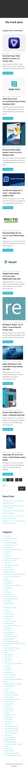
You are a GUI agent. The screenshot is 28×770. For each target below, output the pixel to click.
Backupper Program (9, 572)
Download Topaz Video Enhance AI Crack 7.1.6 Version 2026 (11, 58)
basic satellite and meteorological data (14, 574)
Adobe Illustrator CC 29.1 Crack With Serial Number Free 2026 (13, 366)
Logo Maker (7, 628)
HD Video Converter (9, 614)
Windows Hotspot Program (11, 753)
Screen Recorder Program (11, 695)
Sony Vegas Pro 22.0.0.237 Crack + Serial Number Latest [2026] (14, 457)
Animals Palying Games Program (13, 550)
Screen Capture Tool (9, 693)
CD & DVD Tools (8, 583)
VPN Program (8, 735)
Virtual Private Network (10, 733)
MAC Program (8, 630)
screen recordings (9, 697)
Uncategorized (8, 720)
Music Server (7, 657)
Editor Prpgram (8, 594)
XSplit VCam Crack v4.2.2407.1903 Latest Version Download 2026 (14, 101)
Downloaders (7, 592)
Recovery (6, 688)
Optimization (7, 661)
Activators (7, 541)
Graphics (6, 610)
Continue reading (7, 73)
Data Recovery (8, 588)
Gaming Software (9, 603)
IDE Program (7, 619)
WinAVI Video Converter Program (13, 744)
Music (5, 652)
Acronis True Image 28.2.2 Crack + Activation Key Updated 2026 (12, 193)
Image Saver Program (10, 621)
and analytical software (10, 545)
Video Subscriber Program (11, 731)
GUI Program (7, 612)
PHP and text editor (9, 677)
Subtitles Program (9, 711)
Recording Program (9, 686)
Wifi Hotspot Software (10, 742)
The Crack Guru (14, 22)
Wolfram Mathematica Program (13, 755)
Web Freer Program (9, 737)
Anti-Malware (8, 552)
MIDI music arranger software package (14, 643)
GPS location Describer (10, 608)
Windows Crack (8, 749)
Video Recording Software (11, 728)
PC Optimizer (7, 668)
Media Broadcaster (9, 632)
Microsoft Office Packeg (10, 637)
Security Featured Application (12, 699)
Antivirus (6, 554)
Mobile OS (7, 646)
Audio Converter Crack (10, 561)
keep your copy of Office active (12, 626)
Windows (6, 746)
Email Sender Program (10, 597)
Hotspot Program (9, 617)
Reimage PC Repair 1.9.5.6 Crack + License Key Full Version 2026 (13, 327)
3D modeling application (10, 538)
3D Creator (7, 536)
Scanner (6, 690)
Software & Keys (8, 704)
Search (4, 485)
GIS (5, 605)
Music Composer (8, 655)
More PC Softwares (9, 650)
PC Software (7, 670)
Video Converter (8, 722)
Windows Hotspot (9, 751)
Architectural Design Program (12, 558)
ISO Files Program (9, 623)
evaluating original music (11, 599)
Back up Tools (8, 567)
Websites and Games (10, 740)
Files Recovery (8, 601)
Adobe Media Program (10, 543)
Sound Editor (7, 706)
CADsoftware (7, 581)
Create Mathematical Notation (12, 585)
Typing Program (8, 717)
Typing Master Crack (9, 715)
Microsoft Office (8, 634)
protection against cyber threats (13, 684)
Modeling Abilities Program (11, 648)
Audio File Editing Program (11, 565)
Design (6, 590)
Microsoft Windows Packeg (11, 641)
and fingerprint (8, 547)
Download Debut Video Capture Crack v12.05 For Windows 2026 (12, 152)
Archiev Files (7, 556)
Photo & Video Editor (16, 53)
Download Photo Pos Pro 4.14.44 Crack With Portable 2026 (13, 235)
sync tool (6, 713)
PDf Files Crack (8, 673)
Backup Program (8, 570)
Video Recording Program (11, 726)
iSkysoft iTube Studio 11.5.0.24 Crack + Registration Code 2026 (11, 276)
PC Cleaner (7, 666)
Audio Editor (7, 563)
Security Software (9, 702)
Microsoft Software (9, 639)
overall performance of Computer (13, 664)
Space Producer (8, 708)
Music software (8, 659)
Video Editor (7, 724)
